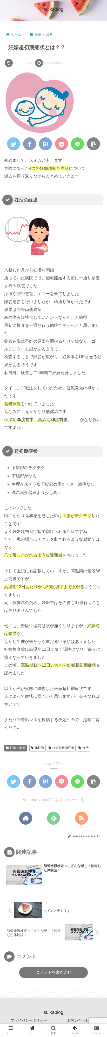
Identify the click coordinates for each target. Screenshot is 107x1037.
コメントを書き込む (53, 972)
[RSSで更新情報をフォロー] (81, 818)
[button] (95, 655)
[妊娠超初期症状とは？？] (45, 143)
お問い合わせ (78, 1020)
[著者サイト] (25, 818)
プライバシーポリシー (29, 1020)
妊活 (85, 748)
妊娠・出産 (17, 748)
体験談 (39, 748)
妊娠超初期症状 (63, 748)
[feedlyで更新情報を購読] (53, 818)
